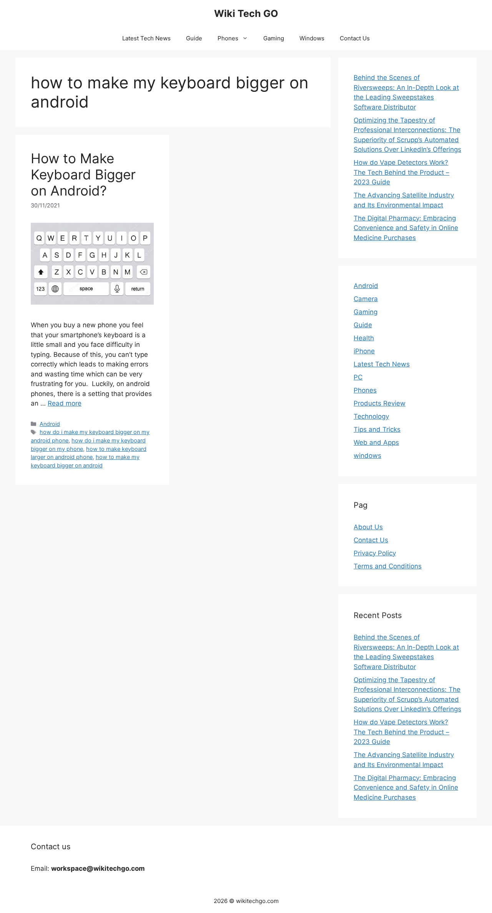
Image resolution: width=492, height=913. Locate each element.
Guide (194, 38)
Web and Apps (376, 442)
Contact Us (355, 38)
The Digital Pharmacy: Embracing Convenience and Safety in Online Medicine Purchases (406, 228)
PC (358, 377)
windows (367, 455)
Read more (64, 403)
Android (50, 424)
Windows (311, 38)
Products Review (380, 403)
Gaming (273, 38)
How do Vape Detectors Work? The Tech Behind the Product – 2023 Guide (401, 172)
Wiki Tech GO (246, 13)
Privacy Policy (375, 553)
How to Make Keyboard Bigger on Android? (83, 174)
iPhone (364, 351)
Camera (366, 299)
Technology (371, 416)
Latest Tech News (146, 38)
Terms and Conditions (388, 566)
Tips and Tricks (377, 429)
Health (364, 338)
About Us (368, 527)
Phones (228, 38)
